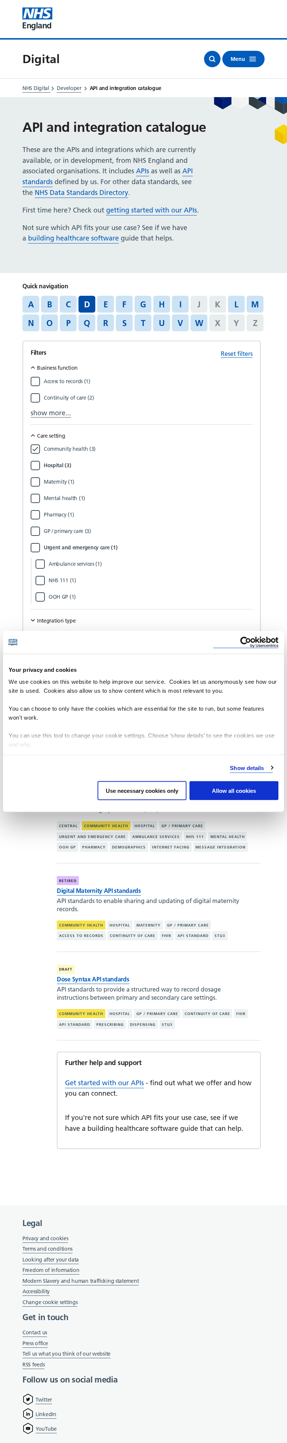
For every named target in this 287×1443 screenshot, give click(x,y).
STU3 (220, 935)
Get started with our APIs (104, 1083)
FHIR (166, 935)
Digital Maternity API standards (99, 890)
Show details (247, 767)
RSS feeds (33, 1364)
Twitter (44, 1399)
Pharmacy (94, 847)
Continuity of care (132, 935)
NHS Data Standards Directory (81, 192)
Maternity (148, 925)
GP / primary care (182, 825)
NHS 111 (195, 836)
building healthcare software (73, 238)
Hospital (145, 825)
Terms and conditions (47, 1248)
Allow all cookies (234, 791)
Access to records (81, 935)
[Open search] (212, 59)
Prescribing (110, 1024)
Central (68, 825)
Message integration (220, 847)
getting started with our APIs (151, 210)
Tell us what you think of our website (66, 1353)
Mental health (227, 836)
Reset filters (237, 353)
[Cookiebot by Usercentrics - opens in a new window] (245, 642)
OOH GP (67, 847)
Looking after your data (50, 1259)
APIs (142, 171)
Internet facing (170, 847)
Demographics (129, 847)
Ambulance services (156, 836)
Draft (65, 969)
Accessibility (36, 1291)
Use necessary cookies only (142, 791)
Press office (35, 1344)
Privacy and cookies (45, 1238)
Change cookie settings (49, 1303)
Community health (106, 825)
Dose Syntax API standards (93, 979)
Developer (69, 88)
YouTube (46, 1428)
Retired (68, 880)
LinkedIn (46, 1414)
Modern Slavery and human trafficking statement (80, 1281)
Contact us (34, 1332)
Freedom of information (50, 1270)
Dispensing (142, 1024)
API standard (193, 935)
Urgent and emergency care (92, 836)
